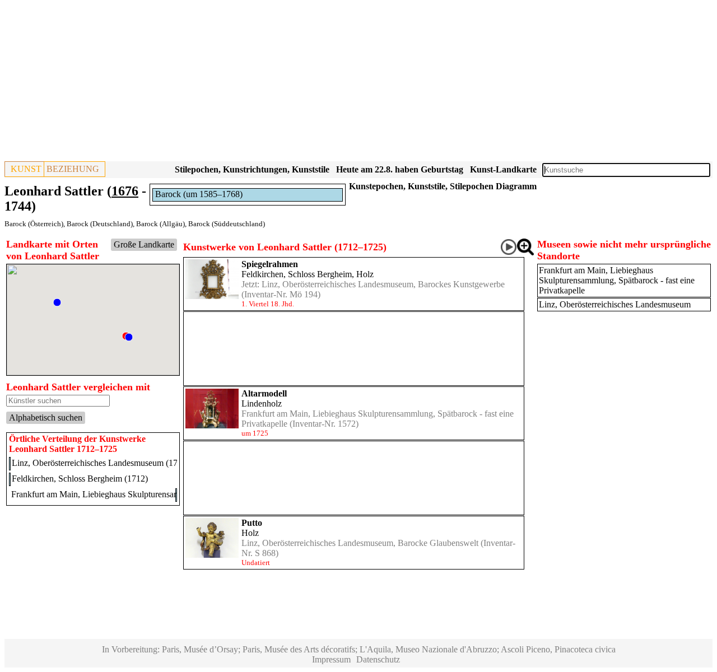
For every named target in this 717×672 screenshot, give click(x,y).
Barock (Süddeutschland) (226, 224)
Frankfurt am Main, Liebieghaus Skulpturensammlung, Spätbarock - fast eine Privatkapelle (617, 280)
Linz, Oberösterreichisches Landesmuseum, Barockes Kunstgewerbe (383, 284)
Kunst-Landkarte (503, 169)
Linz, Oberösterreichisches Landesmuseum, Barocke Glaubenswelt (359, 543)
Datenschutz (378, 659)
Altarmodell (264, 393)
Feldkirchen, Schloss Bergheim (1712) (80, 478)
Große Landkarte (144, 244)
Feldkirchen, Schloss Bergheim (296, 274)
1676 (124, 191)
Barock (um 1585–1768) (199, 194)
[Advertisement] (340, 82)
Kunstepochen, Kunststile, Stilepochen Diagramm (443, 186)
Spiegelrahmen (269, 264)
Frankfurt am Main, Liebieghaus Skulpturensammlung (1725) (120, 494)
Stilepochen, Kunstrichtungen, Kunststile (252, 169)
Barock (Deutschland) (100, 224)
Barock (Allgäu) (160, 224)
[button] (57, 302)
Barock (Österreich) (33, 224)
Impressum (331, 659)
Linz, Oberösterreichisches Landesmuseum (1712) (100, 463)
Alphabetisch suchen (45, 417)
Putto (251, 523)
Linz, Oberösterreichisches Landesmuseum (615, 304)
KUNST (26, 169)
